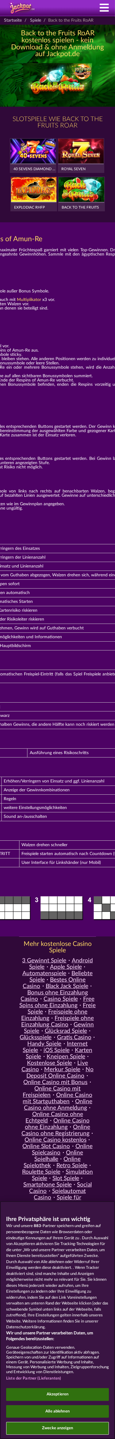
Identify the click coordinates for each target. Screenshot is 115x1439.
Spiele (35, 20)
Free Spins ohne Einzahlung (56, 1002)
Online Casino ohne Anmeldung (58, 1105)
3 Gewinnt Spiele (44, 961)
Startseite (13, 20)
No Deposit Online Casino (60, 1073)
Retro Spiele (71, 1166)
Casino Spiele (61, 999)
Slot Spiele (65, 1178)
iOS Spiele (57, 1050)
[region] (57, 1320)
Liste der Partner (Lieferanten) (33, 1378)
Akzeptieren (57, 1394)
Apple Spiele (66, 967)
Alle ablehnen (57, 1411)
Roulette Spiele (41, 1172)
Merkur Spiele (62, 1069)
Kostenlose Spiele (49, 1063)
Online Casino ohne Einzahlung (57, 1124)
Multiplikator (29, 300)
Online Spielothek (52, 1162)
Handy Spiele (44, 1044)
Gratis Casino (74, 1037)
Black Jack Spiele (67, 986)
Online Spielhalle (58, 1156)
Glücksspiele (36, 1037)
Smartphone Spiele (47, 1185)
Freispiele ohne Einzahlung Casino (57, 1021)
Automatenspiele (44, 973)
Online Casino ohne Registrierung (55, 1130)
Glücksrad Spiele (66, 1031)
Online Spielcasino (62, 1150)
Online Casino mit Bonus (55, 1082)
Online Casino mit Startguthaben (57, 1098)
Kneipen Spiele (66, 1057)
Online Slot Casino (46, 1146)
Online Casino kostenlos (55, 1140)
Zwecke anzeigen (57, 1428)
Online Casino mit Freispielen (52, 1092)
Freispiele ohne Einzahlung (54, 1015)
